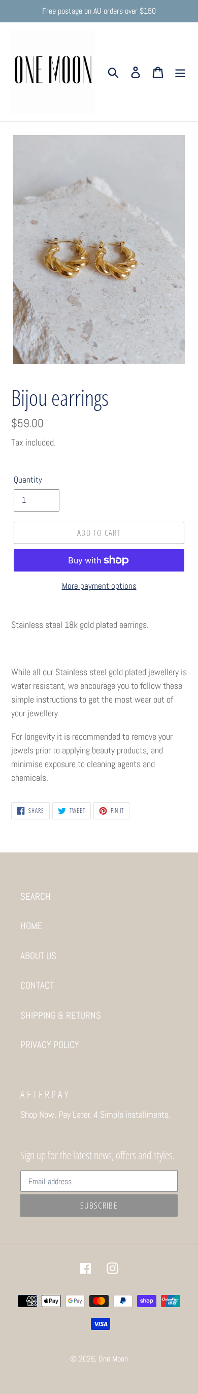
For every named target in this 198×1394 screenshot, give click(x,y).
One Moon (113, 1358)
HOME (31, 926)
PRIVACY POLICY (49, 1044)
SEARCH (35, 896)
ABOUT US (38, 955)
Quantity (28, 479)
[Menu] (180, 71)
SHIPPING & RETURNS (60, 1015)
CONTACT (37, 985)
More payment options (99, 585)
